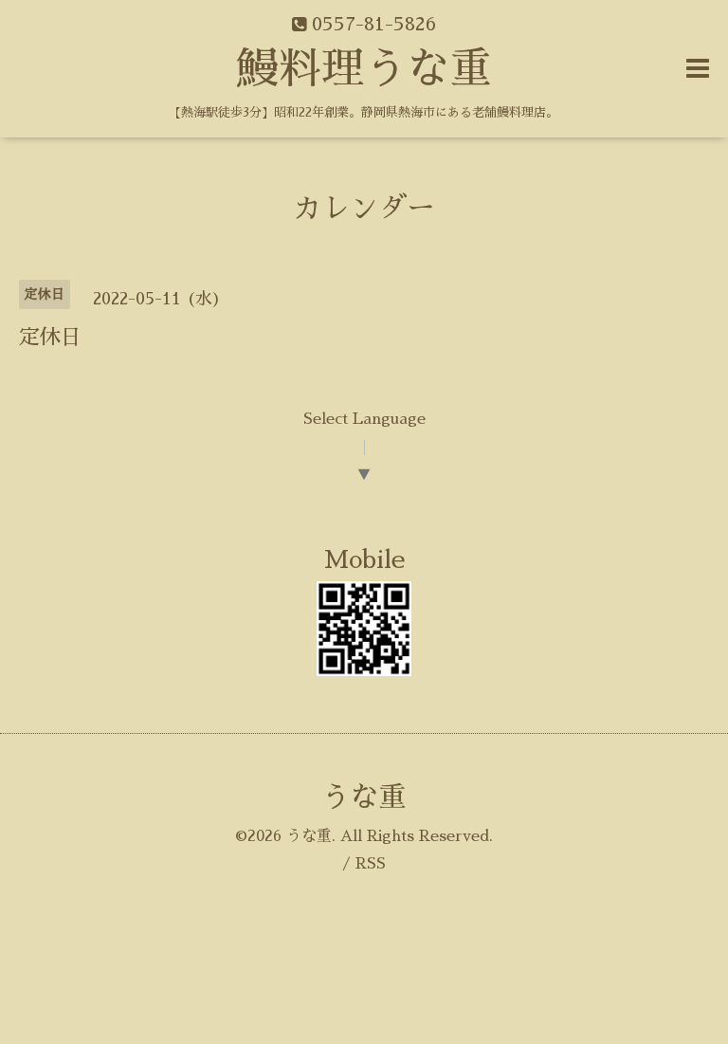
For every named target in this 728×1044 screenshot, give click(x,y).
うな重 (364, 797)
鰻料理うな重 (364, 68)
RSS (370, 863)
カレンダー (364, 208)
